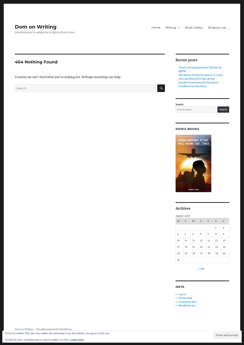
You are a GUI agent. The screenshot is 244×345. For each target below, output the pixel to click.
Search (179, 104)
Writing (170, 27)
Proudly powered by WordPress (54, 329)
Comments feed (187, 301)
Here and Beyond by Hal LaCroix (196, 78)
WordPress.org (186, 305)
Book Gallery (194, 27)
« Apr (201, 268)
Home (155, 27)
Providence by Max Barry (192, 86)
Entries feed (185, 298)
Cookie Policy (77, 339)
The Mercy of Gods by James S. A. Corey (200, 75)
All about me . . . (218, 27)
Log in (182, 294)
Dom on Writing (36, 27)
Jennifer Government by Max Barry (198, 82)
